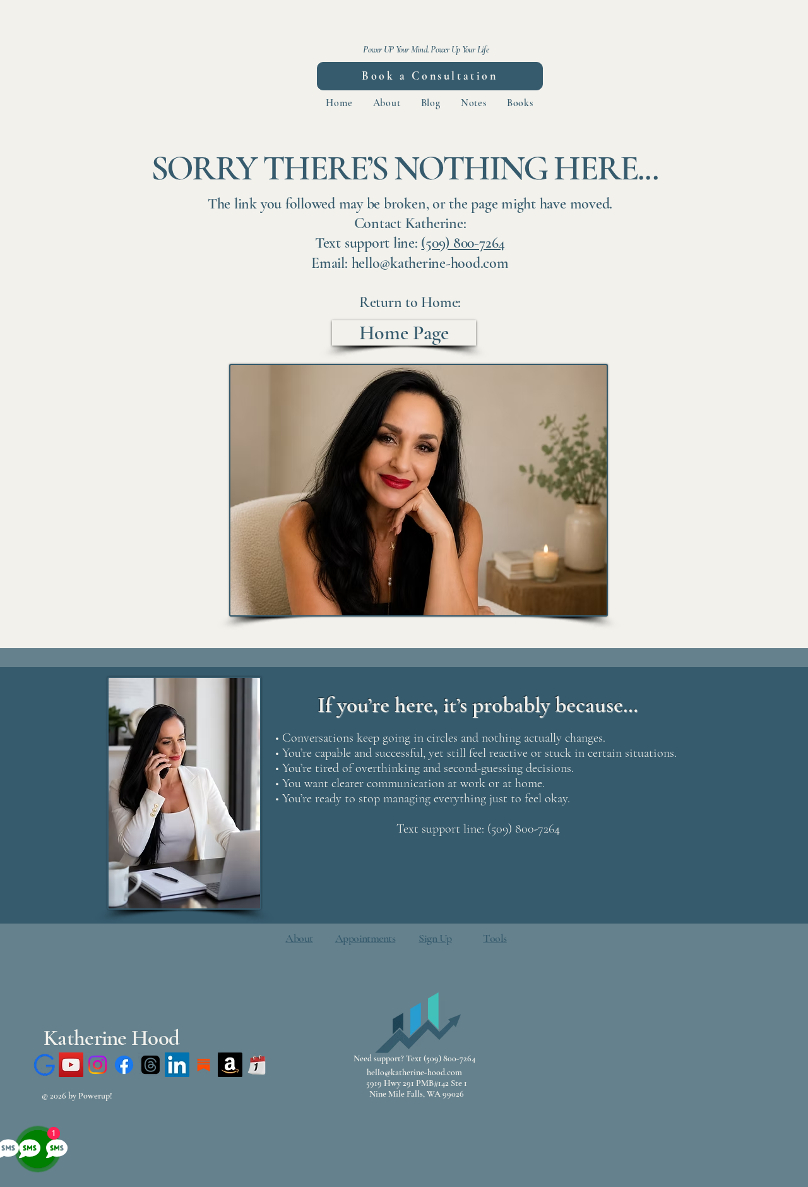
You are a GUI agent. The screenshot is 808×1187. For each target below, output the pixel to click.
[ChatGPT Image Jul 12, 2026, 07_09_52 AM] (203, 1064)
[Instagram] (97, 1064)
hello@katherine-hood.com (414, 1072)
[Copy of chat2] (44, 1064)
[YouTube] (71, 1064)
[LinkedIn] (177, 1064)
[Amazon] (230, 1064)
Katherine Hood (111, 1038)
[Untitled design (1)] (256, 1064)
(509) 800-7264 (463, 243)
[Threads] (150, 1064)
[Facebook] (124, 1064)
